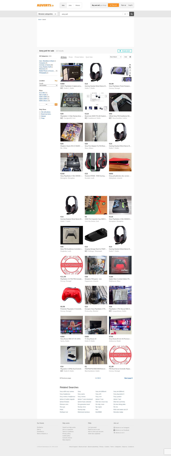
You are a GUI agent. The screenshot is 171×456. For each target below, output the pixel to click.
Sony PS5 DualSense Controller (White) (72, 249)
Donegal (117, 88)
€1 (86, 367)
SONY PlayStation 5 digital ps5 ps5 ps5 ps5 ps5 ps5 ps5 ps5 (79, 86)
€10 (86, 247)
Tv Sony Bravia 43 (90, 339)
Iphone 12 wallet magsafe (67, 399)
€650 (111, 174)
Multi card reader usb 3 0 (121, 409)
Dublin (72, 88)
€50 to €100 (42, 95)
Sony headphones (65, 394)
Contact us (131, 446)
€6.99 (62, 307)
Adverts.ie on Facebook (122, 430)
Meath (119, 341)
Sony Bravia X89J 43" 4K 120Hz (70, 339)
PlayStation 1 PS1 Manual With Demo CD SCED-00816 (126, 309)
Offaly (65, 148)
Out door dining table (119, 404)
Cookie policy (66, 435)
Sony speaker (117, 396)
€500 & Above (43, 100)
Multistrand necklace (84, 412)
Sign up (123, 5)
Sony (79, 391)
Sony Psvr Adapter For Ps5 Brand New (97, 146)
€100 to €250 (43, 96)
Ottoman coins (64, 404)
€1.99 (111, 367)
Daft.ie (39, 429)
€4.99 (111, 84)
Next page (127, 378)
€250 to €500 (43, 98)
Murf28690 (99, 412)
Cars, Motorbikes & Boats (46, 61)
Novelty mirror (82, 407)
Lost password (92, 427)
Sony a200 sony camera (67, 391)
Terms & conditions (68, 431)
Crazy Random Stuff (45, 67)
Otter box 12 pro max (102, 402)
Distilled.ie (40, 427)
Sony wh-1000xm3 (119, 391)
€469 (62, 84)
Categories (118, 446)
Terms (112, 446)
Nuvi (97, 409)
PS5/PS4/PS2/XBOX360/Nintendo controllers (99, 369)
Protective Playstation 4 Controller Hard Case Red (76, 309)
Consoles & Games (44, 65)
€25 (61, 144)
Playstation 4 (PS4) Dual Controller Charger (74, 369)
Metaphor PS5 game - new (93, 279)
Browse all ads (83, 446)
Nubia (61, 409)
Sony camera (81, 396)
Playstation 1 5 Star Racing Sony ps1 (72, 116)
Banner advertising (93, 446)
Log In (130, 5)
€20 (86, 144)
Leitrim (125, 118)
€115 (111, 217)
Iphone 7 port (117, 399)
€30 (110, 307)
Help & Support (73, 446)
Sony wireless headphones (67, 396)
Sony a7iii (98, 394)
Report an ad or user (94, 429)
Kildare (91, 148)
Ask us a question (68, 429)
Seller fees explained (94, 433)
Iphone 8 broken (64, 402)
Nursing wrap (81, 409)
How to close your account (95, 431)
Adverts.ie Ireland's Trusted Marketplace (47, 5)
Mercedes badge (118, 412)
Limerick (119, 178)
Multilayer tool (64, 412)
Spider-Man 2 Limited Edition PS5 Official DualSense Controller (129, 279)
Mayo (118, 281)
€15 (86, 174)
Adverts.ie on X (119, 432)
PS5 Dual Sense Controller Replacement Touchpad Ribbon (127, 369)
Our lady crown (100, 404)
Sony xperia (81, 394)
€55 (61, 247)
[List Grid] (126, 57)
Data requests (67, 440)
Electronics (42, 69)
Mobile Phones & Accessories (47, 71)
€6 (86, 217)
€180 (111, 277)
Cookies (107, 446)
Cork (73, 118)
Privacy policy (67, 433)
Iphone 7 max (99, 399)
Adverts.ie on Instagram (122, 427)
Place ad (114, 5)
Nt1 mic (116, 407)
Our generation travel (84, 404)
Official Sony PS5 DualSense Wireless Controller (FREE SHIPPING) (130, 116)
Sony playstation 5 (119, 394)
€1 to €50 (42, 93)
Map (56, 80)
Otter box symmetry (119, 402)
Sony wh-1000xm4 (101, 391)
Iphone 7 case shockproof (85, 399)
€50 (110, 114)
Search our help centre (69, 427)
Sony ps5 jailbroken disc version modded (122, 176)
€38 (86, 277)
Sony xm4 (98, 396)
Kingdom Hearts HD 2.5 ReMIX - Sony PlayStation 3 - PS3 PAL (80, 146)
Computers (42, 63)
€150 (62, 174)
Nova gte (62, 407)
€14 (86, 84)
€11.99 (63, 277)
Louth (92, 178)
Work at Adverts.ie (42, 433)
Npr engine (99, 407)
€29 (61, 114)
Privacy (101, 446)
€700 (111, 337)
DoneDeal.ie (40, 431)
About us (124, 446)
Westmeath (98, 251)
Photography (43, 73)
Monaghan (71, 178)
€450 (62, 337)
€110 (87, 114)
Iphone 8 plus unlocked (84, 402)
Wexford (95, 311)
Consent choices (67, 437)
